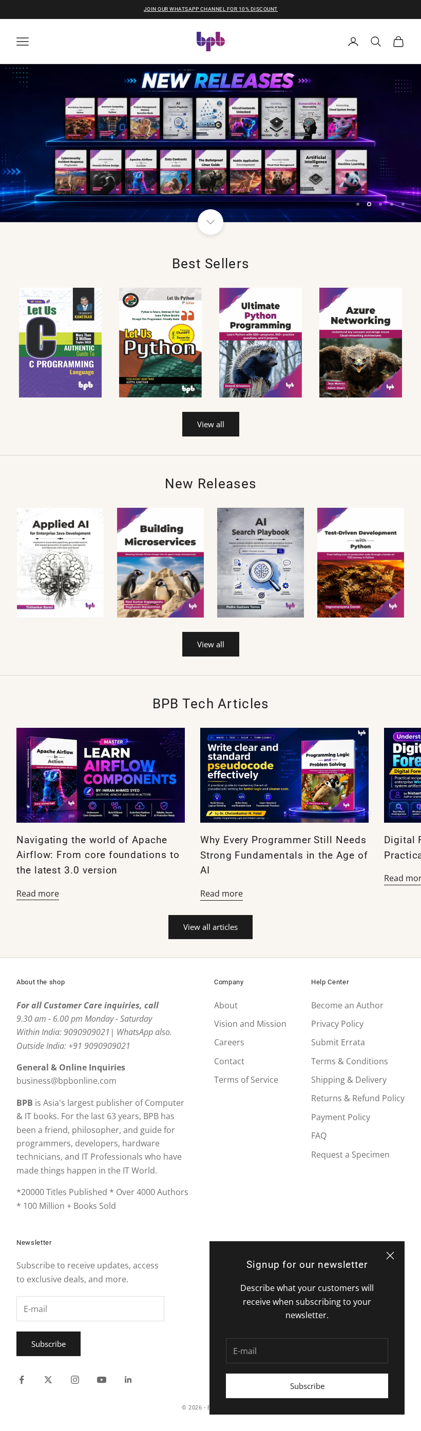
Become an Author (347, 1005)
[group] (210, 143)
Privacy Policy (337, 1023)
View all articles (210, 927)
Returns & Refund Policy (358, 1098)
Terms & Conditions (349, 1061)
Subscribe (307, 1386)
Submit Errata (338, 1042)
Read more (37, 893)
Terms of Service (246, 1079)
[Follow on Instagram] (75, 1380)
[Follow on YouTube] (102, 1380)
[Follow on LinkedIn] (128, 1380)
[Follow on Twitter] (48, 1380)
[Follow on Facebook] (21, 1380)
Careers (229, 1042)
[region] (210, 143)
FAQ (319, 1135)
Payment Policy (340, 1117)
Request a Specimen (350, 1154)
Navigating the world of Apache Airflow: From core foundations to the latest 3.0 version (98, 855)
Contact (229, 1061)
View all (210, 424)
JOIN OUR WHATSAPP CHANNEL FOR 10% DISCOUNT (211, 9)
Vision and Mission (250, 1023)
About (226, 1005)
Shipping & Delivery (349, 1079)
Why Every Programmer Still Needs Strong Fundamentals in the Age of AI (284, 855)
